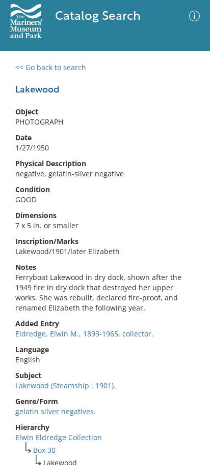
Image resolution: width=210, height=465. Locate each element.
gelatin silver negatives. (55, 411)
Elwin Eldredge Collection (58, 437)
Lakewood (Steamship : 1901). (65, 385)
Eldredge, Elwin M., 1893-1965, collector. (84, 333)
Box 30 (44, 450)
